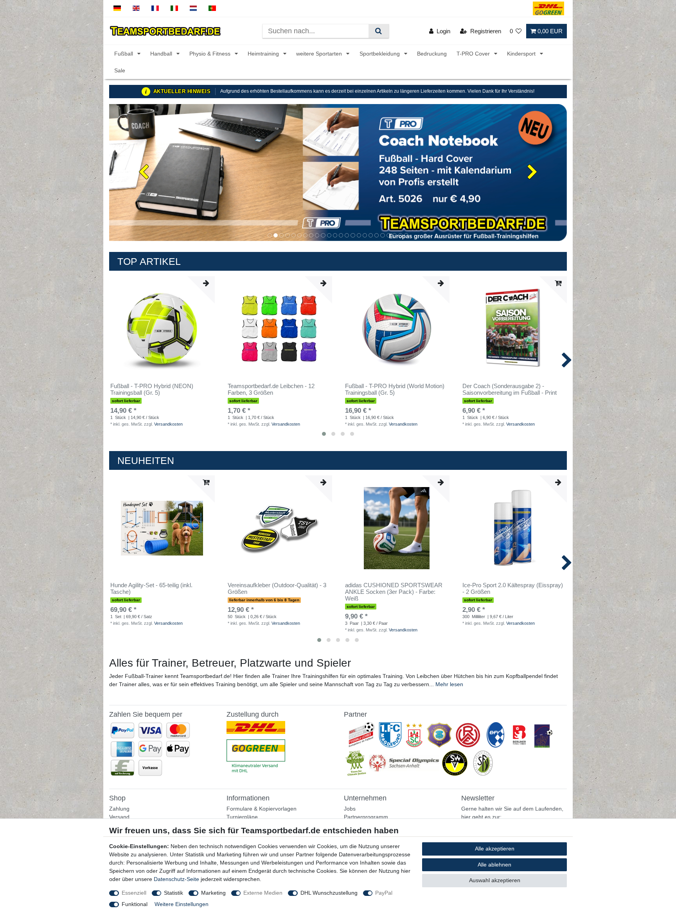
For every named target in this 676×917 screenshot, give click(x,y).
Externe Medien (262, 893)
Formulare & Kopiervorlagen (262, 809)
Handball (162, 53)
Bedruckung (432, 53)
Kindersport (522, 53)
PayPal (383, 893)
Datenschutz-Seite (176, 879)
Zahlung (119, 809)
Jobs (350, 809)
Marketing (213, 893)
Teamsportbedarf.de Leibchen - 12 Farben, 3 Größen (271, 389)
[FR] (155, 8)
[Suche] (378, 31)
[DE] (117, 8)
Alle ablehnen (494, 864)
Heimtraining (264, 53)
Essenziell (134, 893)
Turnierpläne (242, 817)
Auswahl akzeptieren (494, 880)
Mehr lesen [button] (449, 684)
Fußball (124, 53)
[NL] (193, 8)
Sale (119, 70)
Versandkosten (168, 424)
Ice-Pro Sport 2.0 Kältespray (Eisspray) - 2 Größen (512, 588)
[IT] (174, 8)
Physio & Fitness (210, 53)
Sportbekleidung (380, 53)
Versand (119, 817)
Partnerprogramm (366, 817)
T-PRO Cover (474, 53)
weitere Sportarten (319, 53)
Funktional (134, 904)
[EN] (136, 8)
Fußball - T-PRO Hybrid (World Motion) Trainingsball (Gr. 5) (394, 389)
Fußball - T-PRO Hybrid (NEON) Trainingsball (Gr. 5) (151, 389)
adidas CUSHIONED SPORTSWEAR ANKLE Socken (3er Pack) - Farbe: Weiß (393, 592)
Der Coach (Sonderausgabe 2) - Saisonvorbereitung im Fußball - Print (509, 389)
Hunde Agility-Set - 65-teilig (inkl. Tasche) (151, 588)
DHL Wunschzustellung (329, 893)
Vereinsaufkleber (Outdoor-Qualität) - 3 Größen (277, 588)
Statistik (173, 893)
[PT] (212, 8)
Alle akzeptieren (494, 848)
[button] (143, 172)
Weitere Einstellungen (182, 904)
